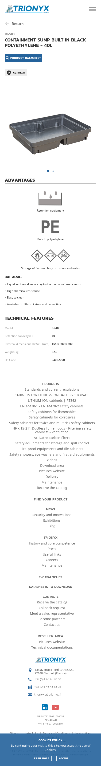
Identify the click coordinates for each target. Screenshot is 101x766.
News (50, 509)
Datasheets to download (50, 587)
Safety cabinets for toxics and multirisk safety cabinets (52, 423)
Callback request (52, 608)
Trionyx (51, 538)
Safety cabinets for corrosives (52, 417)
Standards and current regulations (52, 389)
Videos (52, 460)
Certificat (19, 72)
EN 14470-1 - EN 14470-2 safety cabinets (52, 406)
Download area (52, 465)
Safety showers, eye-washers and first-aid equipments (52, 454)
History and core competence (52, 543)
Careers (52, 559)
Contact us (52, 624)
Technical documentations (52, 647)
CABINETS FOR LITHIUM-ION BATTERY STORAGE (52, 395)
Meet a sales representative (52, 613)
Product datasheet (25, 58)
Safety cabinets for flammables (52, 412)
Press (52, 548)
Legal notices (83, 733)
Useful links (52, 554)
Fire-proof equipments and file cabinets (52, 448)
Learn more (41, 758)
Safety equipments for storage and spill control (52, 443)
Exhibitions (52, 520)
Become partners (52, 619)
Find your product (50, 499)
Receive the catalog (52, 487)
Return (17, 23)
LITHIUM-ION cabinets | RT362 (52, 400)
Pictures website (52, 471)
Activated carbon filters (52, 437)
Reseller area (50, 636)
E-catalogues (50, 577)
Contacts (50, 597)
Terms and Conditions (56, 733)
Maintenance (52, 482)
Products (50, 384)
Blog (52, 526)
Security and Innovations (51, 514)
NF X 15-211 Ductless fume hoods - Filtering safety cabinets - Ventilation (51, 430)
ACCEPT (63, 758)
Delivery (52, 476)
